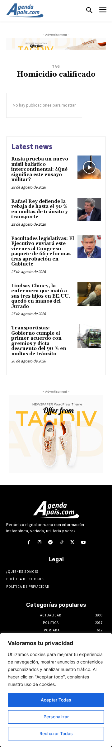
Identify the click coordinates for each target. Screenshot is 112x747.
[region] (56, 690)
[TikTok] (61, 542)
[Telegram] (50, 542)
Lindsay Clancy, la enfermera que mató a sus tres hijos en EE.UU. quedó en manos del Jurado (40, 296)
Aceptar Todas (56, 699)
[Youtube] (83, 542)
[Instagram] (40, 542)
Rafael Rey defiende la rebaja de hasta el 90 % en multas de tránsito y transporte (39, 209)
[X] (72, 542)
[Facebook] (28, 542)
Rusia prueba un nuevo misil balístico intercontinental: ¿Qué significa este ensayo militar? (39, 169)
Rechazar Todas (56, 733)
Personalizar (56, 716)
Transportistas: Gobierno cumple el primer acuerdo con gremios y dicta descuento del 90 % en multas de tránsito (38, 341)
